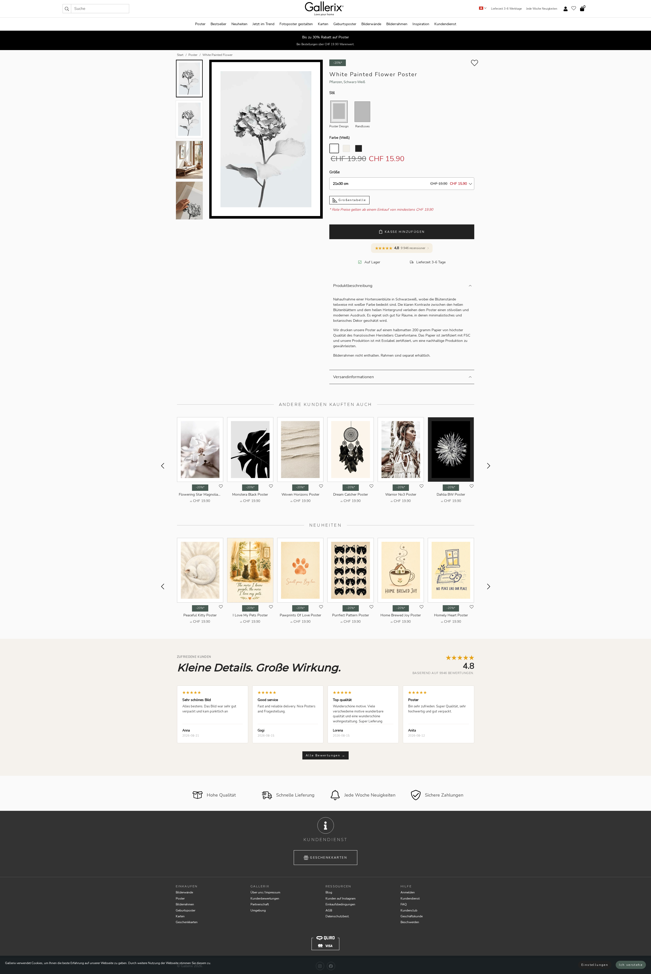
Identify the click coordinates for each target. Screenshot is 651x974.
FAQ (404, 904)
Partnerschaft (259, 904)
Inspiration (420, 24)
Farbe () (339, 137)
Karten (323, 24)
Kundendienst (445, 24)
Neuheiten (239, 24)
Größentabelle (351, 200)
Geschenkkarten (328, 858)
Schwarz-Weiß (354, 82)
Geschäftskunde (412, 916)
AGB (329, 910)
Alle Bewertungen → (325, 755)
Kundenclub (409, 910)
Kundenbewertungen (264, 898)
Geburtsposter (344, 24)
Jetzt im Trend (263, 24)
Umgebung (258, 910)
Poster (200, 24)
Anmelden (408, 892)
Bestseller (218, 24)
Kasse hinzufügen (405, 232)
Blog (329, 892)
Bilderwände (371, 24)
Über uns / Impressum (265, 892)
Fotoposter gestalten (296, 24)
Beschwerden (410, 922)
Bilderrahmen (396, 24)
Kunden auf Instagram (341, 898)
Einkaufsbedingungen (340, 904)
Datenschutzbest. (337, 916)
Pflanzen (335, 82)
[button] (67, 9)
